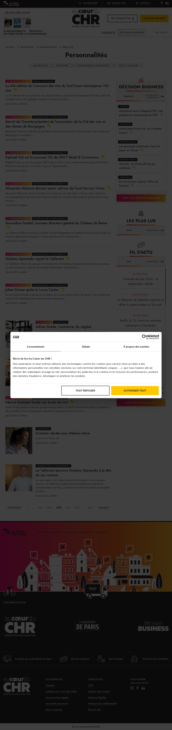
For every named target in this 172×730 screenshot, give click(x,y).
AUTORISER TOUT (135, 390)
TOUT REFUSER (85, 390)
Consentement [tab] (35, 346)
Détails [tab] (86, 346)
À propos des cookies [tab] (136, 346)
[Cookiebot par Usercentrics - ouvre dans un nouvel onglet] (144, 336)
